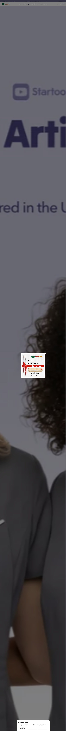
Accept (32, 728)
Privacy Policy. (39, 725)
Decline (42, 728)
